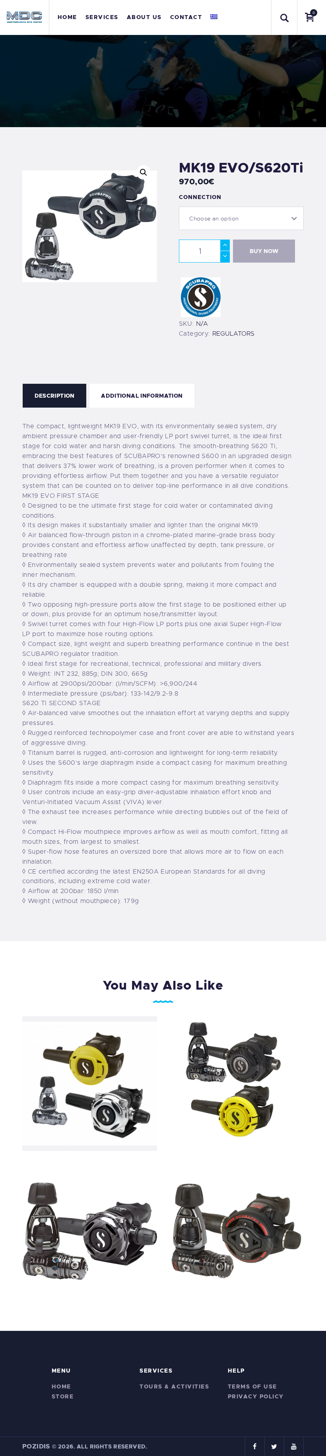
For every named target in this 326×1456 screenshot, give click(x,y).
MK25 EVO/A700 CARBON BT (90, 1230)
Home (61, 1386)
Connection (200, 197)
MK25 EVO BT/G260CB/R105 (236, 1083)
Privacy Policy (256, 1396)
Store (63, 1396)
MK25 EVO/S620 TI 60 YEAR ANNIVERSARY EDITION (236, 1230)
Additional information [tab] (141, 395)
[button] (143, 172)
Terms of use (252, 1386)
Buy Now (264, 251)
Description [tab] (55, 395)
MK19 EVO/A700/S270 (89, 1083)
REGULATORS (233, 334)
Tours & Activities (174, 1386)
